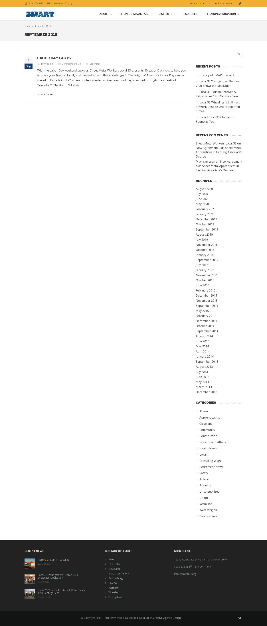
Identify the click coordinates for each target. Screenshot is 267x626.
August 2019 (204, 234)
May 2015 (202, 311)
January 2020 (205, 214)
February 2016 (205, 290)
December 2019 (206, 219)
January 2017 (205, 270)
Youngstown (115, 597)
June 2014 (202, 341)
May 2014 (202, 346)
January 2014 (205, 356)
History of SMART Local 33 (53, 559)
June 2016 (202, 285)
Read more (47, 94)
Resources (189, 13)
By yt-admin (47, 63)
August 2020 (204, 189)
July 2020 (202, 194)
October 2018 (205, 250)
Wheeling (113, 592)
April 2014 (202, 351)
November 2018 (207, 245)
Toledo (112, 583)
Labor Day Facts (54, 58)
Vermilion (113, 587)
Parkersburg (115, 578)
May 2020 (202, 204)
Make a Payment (223, 3)
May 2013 (202, 382)
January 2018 (205, 255)
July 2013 (202, 372)
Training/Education (221, 13)
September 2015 (207, 306)
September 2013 (207, 362)
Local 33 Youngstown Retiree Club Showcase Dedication (58, 576)
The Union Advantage (133, 13)
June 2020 (202, 199)
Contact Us (206, 3)
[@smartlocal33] (239, 3)
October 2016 (205, 280)
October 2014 (205, 326)
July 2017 (202, 265)
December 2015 (206, 295)
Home (193, 3)
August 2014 (204, 336)
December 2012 (206, 392)
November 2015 (207, 301)
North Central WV (118, 573)
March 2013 (204, 387)
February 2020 (205, 209)
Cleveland (114, 568)
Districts (165, 13)
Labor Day (95, 63)
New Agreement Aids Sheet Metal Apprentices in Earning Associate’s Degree (219, 152)
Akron (111, 559)
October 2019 (205, 224)
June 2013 (202, 377)
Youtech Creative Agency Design (162, 617)
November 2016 (207, 275)
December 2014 (206, 321)
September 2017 (207, 260)
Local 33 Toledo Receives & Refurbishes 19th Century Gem (61, 591)
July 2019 (202, 240)
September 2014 (207, 331)
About (104, 13)
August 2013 (204, 367)
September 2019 (207, 229)
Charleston (114, 564)
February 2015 (205, 316)
